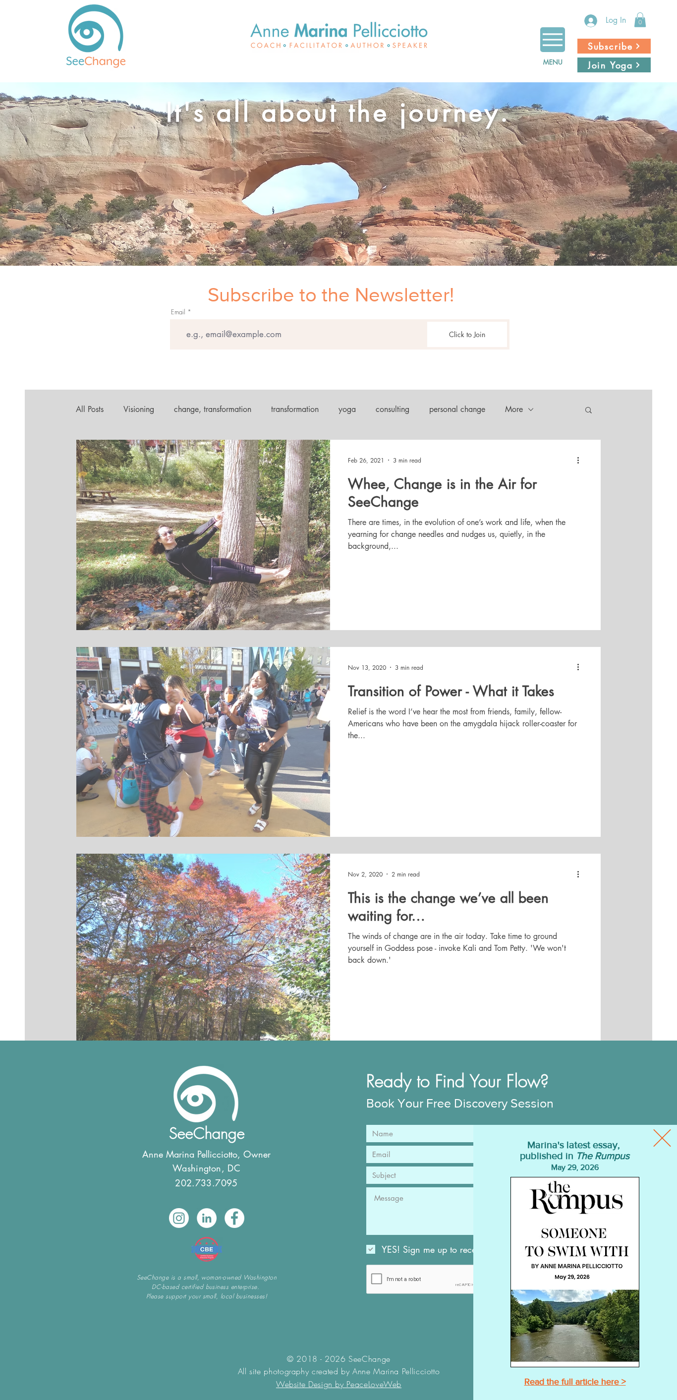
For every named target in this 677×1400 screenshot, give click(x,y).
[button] (662, 1138)
